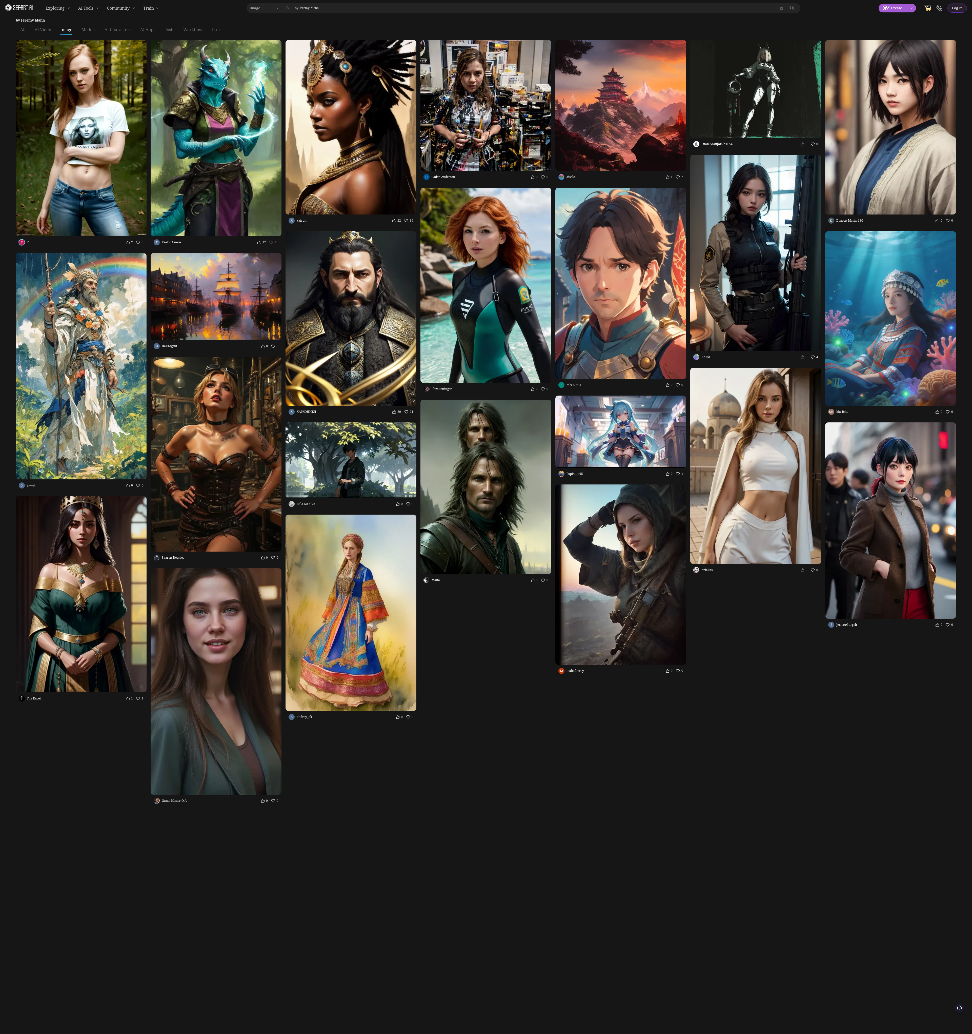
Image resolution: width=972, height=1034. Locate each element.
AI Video (43, 29)
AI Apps (147, 29)
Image (66, 29)
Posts (169, 29)
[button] (791, 8)
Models (88, 29)
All (23, 29)
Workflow (192, 29)
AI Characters (118, 29)
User (216, 29)
